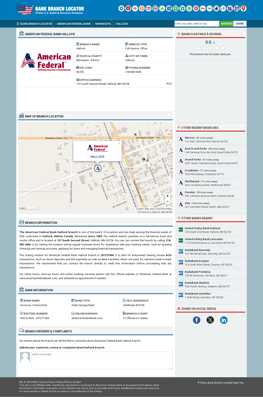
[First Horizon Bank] (237, 10)
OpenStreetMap (164, 208)
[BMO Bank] (196, 10)
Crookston (191, 170)
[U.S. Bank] (148, 10)
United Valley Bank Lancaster (204, 239)
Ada (187, 203)
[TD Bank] (176, 10)
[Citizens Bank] (182, 10)
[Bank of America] (135, 10)
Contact (77, 382)
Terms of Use (46, 382)
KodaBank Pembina (197, 271)
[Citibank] (223, 10)
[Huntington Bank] (189, 10)
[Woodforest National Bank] (216, 10)
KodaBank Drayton (197, 260)
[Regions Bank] (162, 10)
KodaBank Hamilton (198, 293)
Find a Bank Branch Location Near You (222, 382)
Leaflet (140, 208)
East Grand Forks (196, 148)
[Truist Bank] (155, 10)
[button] (95, 166)
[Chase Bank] (121, 10)
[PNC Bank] (142, 10)
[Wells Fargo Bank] (128, 10)
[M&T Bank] (209, 10)
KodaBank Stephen (197, 282)
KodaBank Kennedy (197, 250)
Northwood (192, 181)
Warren (190, 137)
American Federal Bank (33, 305)
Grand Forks (193, 159)
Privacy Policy (63, 382)
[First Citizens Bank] (230, 10)
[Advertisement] (95, 98)
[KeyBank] (203, 10)
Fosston (190, 192)
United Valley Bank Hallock (202, 228)
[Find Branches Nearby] (243, 10)
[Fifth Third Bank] (169, 10)
